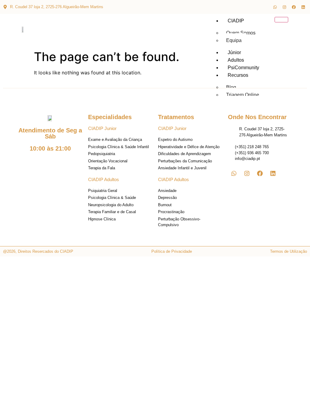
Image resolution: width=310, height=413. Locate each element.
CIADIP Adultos (103, 179)
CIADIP (236, 20)
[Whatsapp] (275, 7)
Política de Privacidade (171, 251)
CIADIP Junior (102, 128)
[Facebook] (294, 7)
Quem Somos (241, 32)
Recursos (238, 75)
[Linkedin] (303, 7)
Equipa (234, 40)
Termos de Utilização (288, 251)
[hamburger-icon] (281, 19)
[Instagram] (284, 7)
